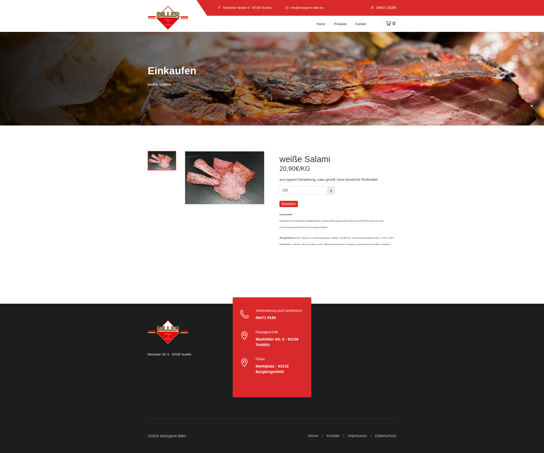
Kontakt (361, 24)
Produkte (340, 24)
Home (321, 24)
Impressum (357, 436)
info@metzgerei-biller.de (307, 7)
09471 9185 (386, 8)
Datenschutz (385, 436)
